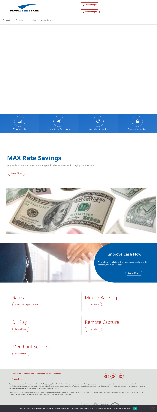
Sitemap (57, 374)
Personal (6, 20)
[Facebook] (106, 376)
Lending (32, 20)
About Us (45, 20)
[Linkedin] (121, 376)
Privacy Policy (17, 379)
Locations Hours (44, 374)
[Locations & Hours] (58, 121)
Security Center (137, 129)
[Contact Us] (19, 121)
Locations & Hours (59, 129)
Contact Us (19, 129)
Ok (135, 408)
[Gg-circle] (113, 376)
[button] (7, 20)
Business (19, 20)
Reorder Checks (98, 129)
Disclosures (29, 374)
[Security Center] (137, 121)
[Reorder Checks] (98, 121)
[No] (153, 408)
